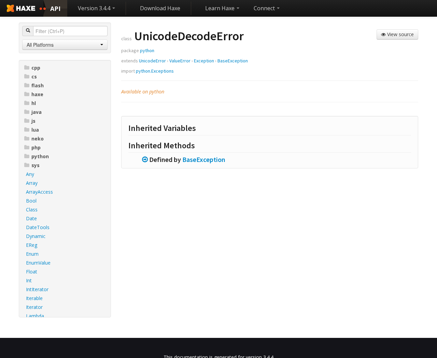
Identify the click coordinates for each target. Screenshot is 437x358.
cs (34, 76)
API (55, 8)
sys (35, 165)
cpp (35, 67)
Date (31, 218)
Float (31, 271)
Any (30, 174)
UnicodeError (152, 61)
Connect (265, 8)
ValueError (180, 61)
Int (29, 280)
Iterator (34, 307)
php (36, 147)
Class (32, 209)
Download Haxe (160, 8)
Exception (204, 61)
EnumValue (38, 262)
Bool (31, 200)
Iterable (34, 298)
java (36, 112)
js (33, 121)
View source (400, 34)
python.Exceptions (155, 71)
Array (32, 183)
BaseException (232, 61)
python (40, 156)
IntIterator (37, 289)
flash (37, 85)
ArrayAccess (39, 192)
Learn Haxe (220, 8)
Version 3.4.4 (95, 8)
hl (33, 103)
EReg (31, 245)
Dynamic (35, 236)
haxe (37, 94)
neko (37, 138)
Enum (32, 254)
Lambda (35, 316)
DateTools (38, 227)
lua (35, 129)
